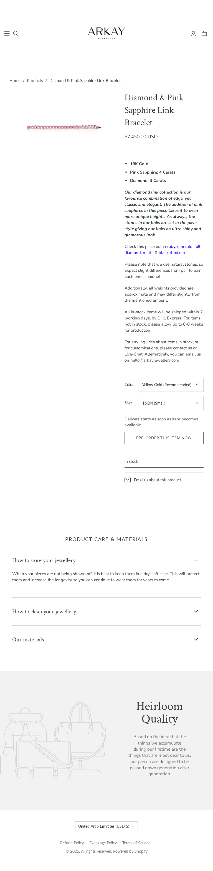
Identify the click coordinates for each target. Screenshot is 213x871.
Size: (128, 402)
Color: (130, 384)
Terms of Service (136, 842)
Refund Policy (72, 842)
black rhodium (172, 252)
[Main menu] (7, 33)
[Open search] (16, 33)
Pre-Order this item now (164, 438)
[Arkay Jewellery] (106, 33)
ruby (171, 246)
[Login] (193, 34)
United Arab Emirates (103, 826)
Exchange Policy (103, 842)
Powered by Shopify (130, 851)
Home (15, 80)
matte (148, 252)
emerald (184, 246)
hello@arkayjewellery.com (154, 360)
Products (35, 80)
